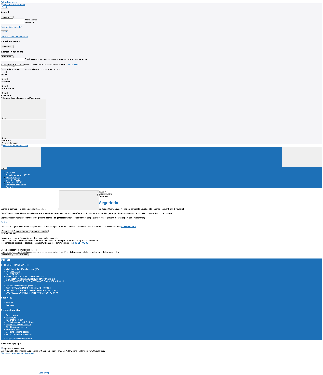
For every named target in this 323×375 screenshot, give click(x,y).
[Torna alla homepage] (161, 145)
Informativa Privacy (14, 320)
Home (101, 191)
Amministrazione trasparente (19, 334)
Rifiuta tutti (21, 231)
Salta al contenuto (9, 2)
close (4, 168)
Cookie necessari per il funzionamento (18, 250)
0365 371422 (16, 274)
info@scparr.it (28, 276)
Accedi (4, 7)
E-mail (27, 59)
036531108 (15, 271)
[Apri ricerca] (302, 157)
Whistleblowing (13, 329)
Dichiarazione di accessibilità (18, 325)
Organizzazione (105, 194)
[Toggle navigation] (21, 157)
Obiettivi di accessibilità (16, 327)
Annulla (4, 143)
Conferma (13, 143)
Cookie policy (12, 315)
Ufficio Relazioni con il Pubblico (20, 322)
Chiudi (4, 79)
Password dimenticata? (11, 27)
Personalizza (6, 231)
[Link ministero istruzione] (13, 4)
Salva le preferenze (21, 255)
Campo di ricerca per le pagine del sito (18, 209)
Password (29, 22)
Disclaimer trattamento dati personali (17, 353)
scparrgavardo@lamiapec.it (33, 279)
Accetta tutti (40, 231)
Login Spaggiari (72, 64)
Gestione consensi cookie (17, 332)
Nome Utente (31, 20)
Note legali (11, 317)
